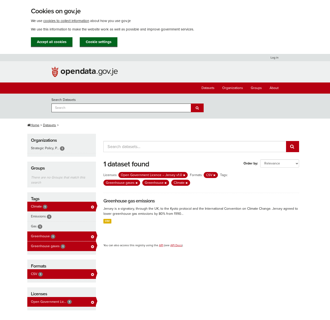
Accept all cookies (51, 42)
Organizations (232, 88)
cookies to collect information (66, 21)
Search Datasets (63, 100)
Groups (256, 88)
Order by (250, 163)
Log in (275, 57)
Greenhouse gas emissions (129, 201)
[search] (292, 146)
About (274, 88)
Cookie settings (98, 42)
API (161, 245)
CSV (107, 221)
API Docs (176, 245)
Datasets (208, 88)
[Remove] (184, 175)
